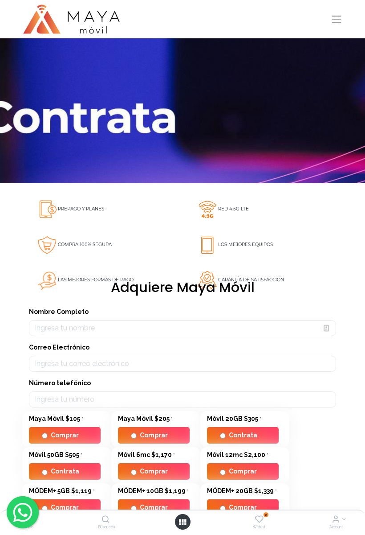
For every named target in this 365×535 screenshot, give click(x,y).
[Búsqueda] (105, 519)
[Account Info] (336, 519)
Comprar (65, 435)
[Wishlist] (259, 519)
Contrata (243, 435)
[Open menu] (182, 522)
